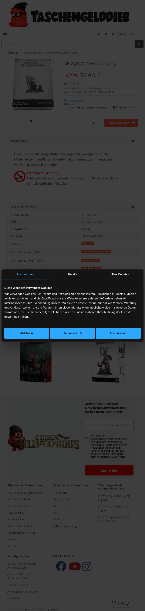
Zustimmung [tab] (25, 274)
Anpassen (70, 333)
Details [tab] (72, 274)
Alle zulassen (118, 333)
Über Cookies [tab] (120, 274)
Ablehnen (26, 333)
